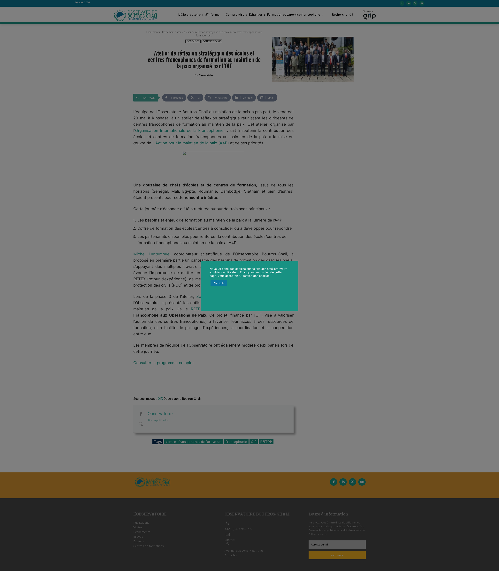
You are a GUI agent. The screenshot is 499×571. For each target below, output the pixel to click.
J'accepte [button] (219, 283)
